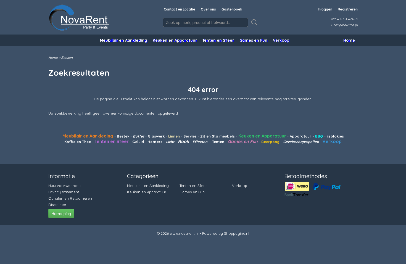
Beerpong (270, 141)
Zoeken (253, 22)
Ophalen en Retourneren (70, 198)
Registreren (348, 9)
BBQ (319, 136)
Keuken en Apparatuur (175, 40)
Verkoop (281, 40)
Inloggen (325, 9)
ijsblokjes (335, 136)
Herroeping (61, 213)
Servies (190, 136)
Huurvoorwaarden (64, 185)
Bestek (123, 136)
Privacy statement (63, 192)
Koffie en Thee (77, 141)
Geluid (138, 141)
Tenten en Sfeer (218, 40)
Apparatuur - (302, 136)
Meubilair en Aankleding (123, 40)
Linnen (174, 136)
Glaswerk (156, 136)
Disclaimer (57, 204)
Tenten (218, 141)
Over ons (208, 9)
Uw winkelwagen (344, 19)
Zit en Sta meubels (217, 136)
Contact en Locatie (179, 9)
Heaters (154, 141)
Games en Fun (253, 40)
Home (349, 40)
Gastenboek (232, 9)
